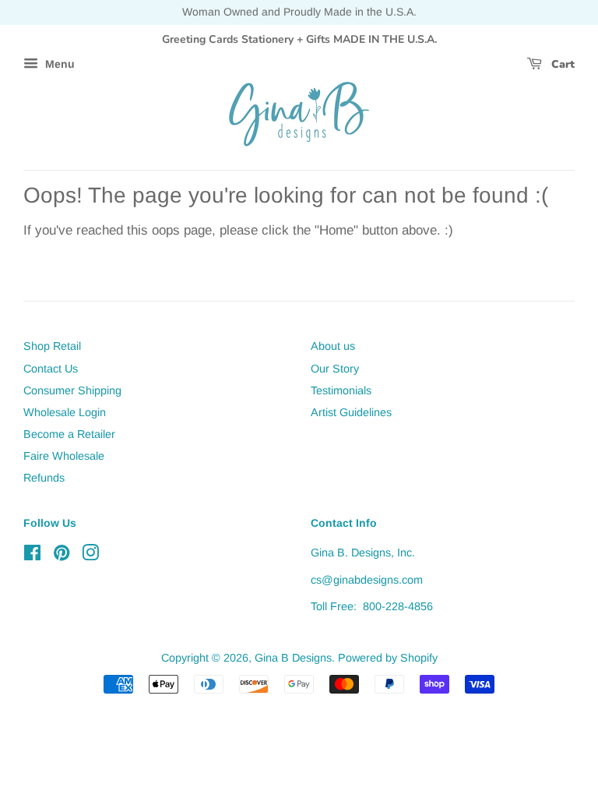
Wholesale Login (64, 412)
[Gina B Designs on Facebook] (32, 555)
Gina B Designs (293, 657)
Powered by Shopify (388, 657)
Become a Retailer (69, 434)
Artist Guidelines (351, 412)
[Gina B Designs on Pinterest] (61, 555)
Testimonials (341, 390)
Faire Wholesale (63, 456)
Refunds (44, 477)
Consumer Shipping (72, 390)
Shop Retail (52, 346)
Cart (561, 64)
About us (333, 346)
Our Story (335, 368)
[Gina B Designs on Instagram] (90, 555)
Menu (58, 64)
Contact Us (50, 368)
